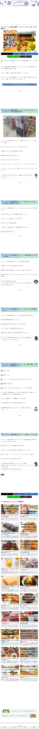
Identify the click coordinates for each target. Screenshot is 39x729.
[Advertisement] (19, 14)
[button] (26, 56)
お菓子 (3, 474)
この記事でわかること (18, 84)
